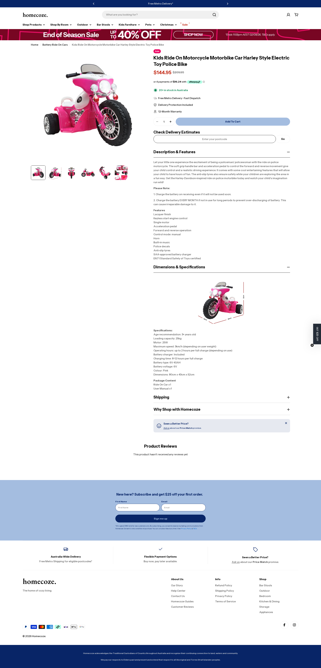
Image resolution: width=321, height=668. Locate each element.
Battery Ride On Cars (55, 44)
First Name (121, 501)
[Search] (214, 15)
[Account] (288, 15)
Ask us (167, 428)
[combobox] (160, 15)
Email (164, 501)
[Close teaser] (312, 345)
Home (34, 44)
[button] (94, 4)
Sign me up (160, 518)
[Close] (286, 423)
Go (283, 139)
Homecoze (38, 636)
